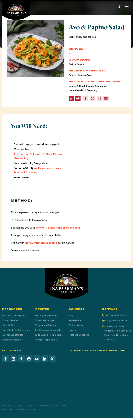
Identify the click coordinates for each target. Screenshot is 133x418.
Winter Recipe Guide (46, 340)
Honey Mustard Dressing (83, 90)
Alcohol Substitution (12, 335)
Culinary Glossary (11, 340)
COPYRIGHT (61, 405)
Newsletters (75, 320)
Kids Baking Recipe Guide (49, 335)
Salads (73, 75)
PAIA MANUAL (27, 409)
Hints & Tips (8, 325)
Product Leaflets (11, 320)
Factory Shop (76, 325)
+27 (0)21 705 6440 (116, 315)
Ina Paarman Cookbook (47, 330)
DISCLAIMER (44, 405)
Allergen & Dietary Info (14, 315)
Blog (71, 315)
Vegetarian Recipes (45, 325)
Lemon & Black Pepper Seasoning (88, 86)
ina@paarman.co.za (116, 320)
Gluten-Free (85, 75)
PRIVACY (29, 405)
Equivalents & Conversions (16, 330)
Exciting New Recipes (46, 315)
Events (72, 330)
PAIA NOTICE (9, 409)
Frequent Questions (79, 335)
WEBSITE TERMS (12, 405)
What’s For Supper (45, 320)
